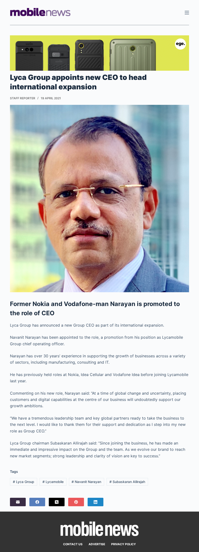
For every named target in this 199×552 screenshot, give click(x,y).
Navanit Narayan (86, 482)
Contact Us (73, 544)
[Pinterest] (76, 502)
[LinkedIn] (95, 502)
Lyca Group (23, 482)
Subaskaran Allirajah (127, 482)
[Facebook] (37, 502)
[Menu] (187, 12)
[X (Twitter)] (57, 502)
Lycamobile (53, 482)
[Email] (18, 502)
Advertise (97, 544)
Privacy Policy (123, 544)
